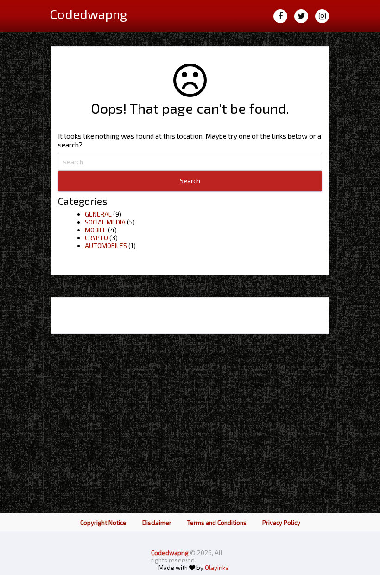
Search (190, 181)
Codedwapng (170, 552)
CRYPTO (96, 238)
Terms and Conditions (217, 522)
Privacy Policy (281, 522)
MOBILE (96, 230)
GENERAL (98, 214)
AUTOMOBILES (106, 245)
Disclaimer (156, 522)
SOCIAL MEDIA (105, 222)
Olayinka (217, 567)
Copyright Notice (103, 522)
